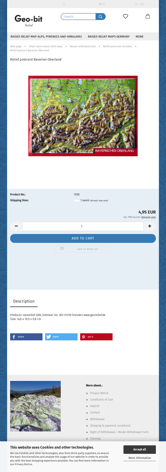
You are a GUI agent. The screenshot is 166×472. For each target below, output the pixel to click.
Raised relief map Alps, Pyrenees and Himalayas (46, 36)
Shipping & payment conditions (110, 425)
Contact (95, 412)
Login (141, 4)
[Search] (64, 4)
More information (140, 458)
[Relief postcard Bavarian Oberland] (83, 116)
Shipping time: (19, 200)
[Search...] (101, 16)
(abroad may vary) (99, 200)
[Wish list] (125, 16)
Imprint (94, 406)
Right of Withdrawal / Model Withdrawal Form (119, 432)
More (140, 36)
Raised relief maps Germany (109, 36)
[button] (148, 16)
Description (24, 301)
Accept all (139, 449)
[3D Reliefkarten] (28, 20)
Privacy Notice (23, 464)
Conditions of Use (101, 399)
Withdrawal (97, 419)
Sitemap (95, 438)
